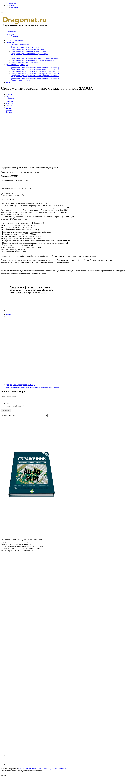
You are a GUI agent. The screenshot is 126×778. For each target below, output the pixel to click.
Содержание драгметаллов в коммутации (28, 49)
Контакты (10, 5)
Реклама (14, 7)
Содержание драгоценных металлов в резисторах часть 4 (35, 73)
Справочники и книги (20, 80)
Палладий (10, 99)
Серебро (9, 97)
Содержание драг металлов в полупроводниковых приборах (36, 56)
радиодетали (46, 387)
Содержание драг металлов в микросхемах (29, 51)
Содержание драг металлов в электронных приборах (33, 60)
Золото (9, 94)
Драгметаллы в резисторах (17, 65)
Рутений (9, 110)
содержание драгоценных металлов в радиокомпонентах (42, 768)
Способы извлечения (20, 45)
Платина (9, 101)
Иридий (9, 103)
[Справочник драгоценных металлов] (26, 26)
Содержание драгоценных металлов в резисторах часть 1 (35, 67)
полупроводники (33, 387)
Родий (8, 108)
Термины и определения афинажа (25, 47)
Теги (8, 82)
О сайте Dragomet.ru (14, 40)
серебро (56, 387)
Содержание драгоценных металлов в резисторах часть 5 (35, 76)
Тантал (9, 112)
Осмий (9, 105)
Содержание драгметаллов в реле (25, 62)
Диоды (9, 385)
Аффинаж (10, 43)
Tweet (8, 314)
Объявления (11, 3)
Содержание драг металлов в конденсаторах (29, 54)
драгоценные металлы (15, 387)
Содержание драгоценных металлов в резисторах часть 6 (35, 78)
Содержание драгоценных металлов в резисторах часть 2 (35, 69)
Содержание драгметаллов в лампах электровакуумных (34, 58)
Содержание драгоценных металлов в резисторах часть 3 (35, 71)
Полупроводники (20, 385)
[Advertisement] (36, 139)
